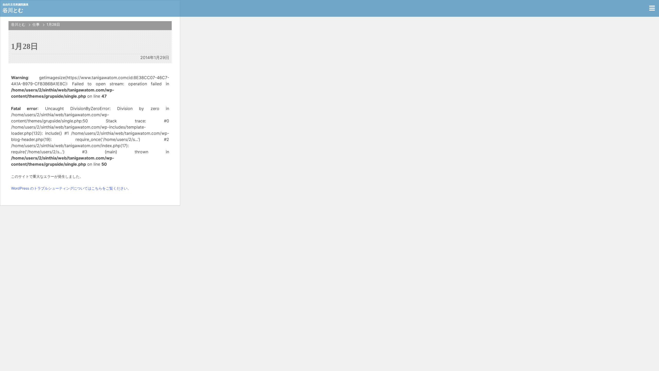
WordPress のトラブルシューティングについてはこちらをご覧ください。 (71, 188)
